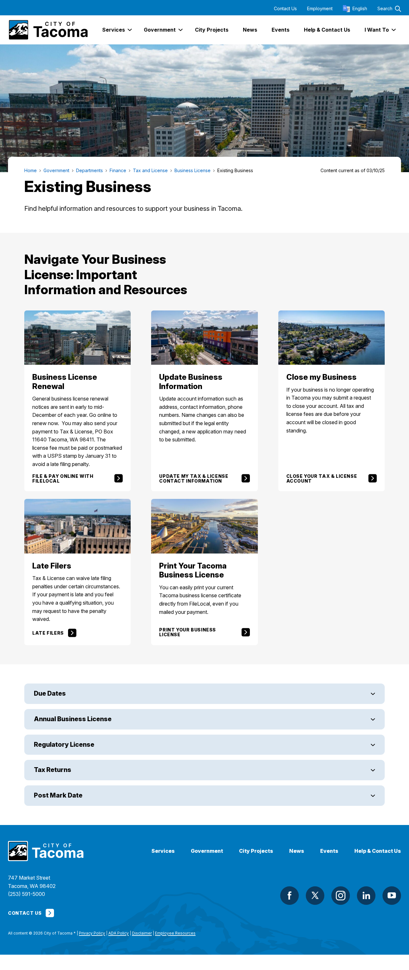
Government (207, 851)
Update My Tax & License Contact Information (193, 479)
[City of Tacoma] (48, 30)
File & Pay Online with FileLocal (62, 479)
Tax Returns (53, 770)
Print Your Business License (187, 632)
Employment (320, 8)
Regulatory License (65, 744)
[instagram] (340, 895)
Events (329, 851)
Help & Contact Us (377, 851)
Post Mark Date (58, 795)
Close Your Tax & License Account (321, 479)
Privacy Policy (92, 933)
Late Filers (48, 633)
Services (163, 851)
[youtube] (391, 895)
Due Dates (50, 693)
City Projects (256, 851)
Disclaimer (142, 933)
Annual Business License (74, 719)
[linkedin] (366, 895)
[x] (315, 895)
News (296, 851)
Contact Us (285, 8)
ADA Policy (118, 933)
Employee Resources (175, 933)
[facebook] (289, 895)
